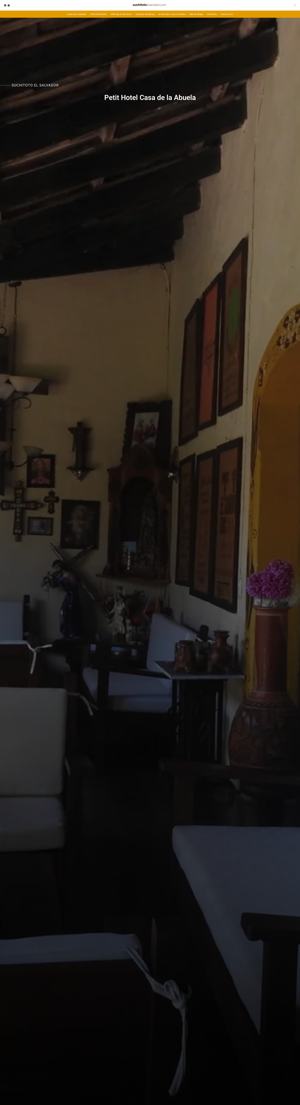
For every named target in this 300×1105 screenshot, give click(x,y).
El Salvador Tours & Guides (172, 14)
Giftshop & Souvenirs (121, 14)
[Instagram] (9, 5)
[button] (295, 5)
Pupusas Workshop (145, 14)
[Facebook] (5, 5)
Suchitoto (212, 14)
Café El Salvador (98, 14)
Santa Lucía (227, 14)
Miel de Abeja (196, 14)
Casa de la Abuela (76, 14)
